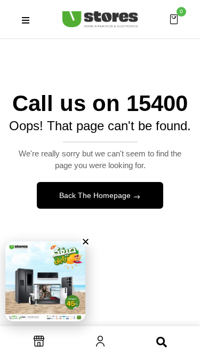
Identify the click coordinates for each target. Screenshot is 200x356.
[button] (174, 18)
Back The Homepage (96, 195)
